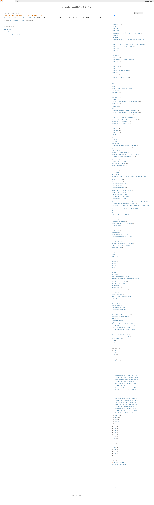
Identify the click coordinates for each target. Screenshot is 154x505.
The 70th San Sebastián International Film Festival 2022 (124, 329)
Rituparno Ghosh (116, 318)
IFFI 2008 (114, 263)
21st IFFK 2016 (115, 90)
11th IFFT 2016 (115, 30)
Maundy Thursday (116, 287)
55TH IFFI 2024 (115, 150)
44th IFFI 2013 (115, 125)
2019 (113, 83)
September (117, 415)
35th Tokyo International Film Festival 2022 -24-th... (126, 398)
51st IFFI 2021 (115, 141)
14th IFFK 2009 (115, 50)
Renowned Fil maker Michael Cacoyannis (121, 314)
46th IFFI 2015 (115, 128)
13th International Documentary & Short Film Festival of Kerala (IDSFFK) (128, 44)
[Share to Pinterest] (32, 20)
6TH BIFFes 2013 (116, 174)
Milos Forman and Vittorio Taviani (119, 289)
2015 (115, 439)
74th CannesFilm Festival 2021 (119, 187)
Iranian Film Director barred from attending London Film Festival (126, 278)
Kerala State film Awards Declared (119, 282)
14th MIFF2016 (115, 52)
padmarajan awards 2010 (117, 305)
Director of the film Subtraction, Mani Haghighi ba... (126, 387)
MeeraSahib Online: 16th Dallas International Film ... (126, 369)
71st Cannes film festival (117, 180)
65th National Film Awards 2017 (119, 163)
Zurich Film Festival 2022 (117, 344)
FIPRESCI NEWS (116, 238)
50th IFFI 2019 (115, 138)
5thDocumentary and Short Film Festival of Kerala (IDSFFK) (125, 158)
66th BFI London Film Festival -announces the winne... (127, 379)
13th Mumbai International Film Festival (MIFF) (122, 46)
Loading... (114, 487)
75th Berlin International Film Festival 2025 (121, 191)
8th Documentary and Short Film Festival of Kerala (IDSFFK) (125, 208)
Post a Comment (7, 29)
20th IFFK (114, 86)
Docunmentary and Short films (118, 221)
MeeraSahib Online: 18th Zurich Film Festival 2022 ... (126, 410)
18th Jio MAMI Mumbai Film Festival (120, 70)
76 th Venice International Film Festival (120, 194)
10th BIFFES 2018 (116, 23)
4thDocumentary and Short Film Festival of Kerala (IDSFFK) (125, 136)
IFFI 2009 (114, 265)
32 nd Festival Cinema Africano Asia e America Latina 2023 (125, 119)
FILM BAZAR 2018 (116, 227)
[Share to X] (29, 20)
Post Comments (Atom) (15, 34)
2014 (115, 441)
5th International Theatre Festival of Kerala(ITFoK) (123, 156)
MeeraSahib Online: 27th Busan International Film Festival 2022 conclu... (20, 17)
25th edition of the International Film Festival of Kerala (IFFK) (125, 101)
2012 (113, 79)
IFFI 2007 (114, 261)
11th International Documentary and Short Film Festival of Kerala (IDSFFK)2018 (129, 32)
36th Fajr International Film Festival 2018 (121, 123)
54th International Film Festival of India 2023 (122, 147)
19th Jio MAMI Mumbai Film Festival (120, 76)
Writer (113, 340)
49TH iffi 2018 (115, 134)
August (116, 417)
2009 (115, 451)
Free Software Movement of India (119, 249)
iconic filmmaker (115, 256)
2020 (115, 428)
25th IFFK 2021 (115, 103)
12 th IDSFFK (115, 37)
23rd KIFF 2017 (115, 96)
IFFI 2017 (114, 271)
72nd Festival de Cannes (117, 181)
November (117, 363)
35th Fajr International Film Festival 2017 (121, 121)
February (117, 421)
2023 (113, 85)
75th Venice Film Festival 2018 (119, 192)
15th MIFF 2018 (115, 57)
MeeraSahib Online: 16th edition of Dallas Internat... (126, 394)
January (117, 423)
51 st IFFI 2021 (115, 139)
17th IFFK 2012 (115, 66)
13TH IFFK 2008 (115, 43)
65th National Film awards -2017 (119, 161)
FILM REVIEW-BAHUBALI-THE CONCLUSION (122, 236)
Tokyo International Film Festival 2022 (120, 334)
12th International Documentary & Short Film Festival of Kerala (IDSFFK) (128, 39)
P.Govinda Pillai (115, 303)
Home (55, 31)
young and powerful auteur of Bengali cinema (122, 342)
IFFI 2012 (114, 260)
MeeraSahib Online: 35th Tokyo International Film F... (126, 396)
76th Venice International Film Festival (120, 196)
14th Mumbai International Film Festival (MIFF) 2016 (124, 54)
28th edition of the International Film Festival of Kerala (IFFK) (125, 112)
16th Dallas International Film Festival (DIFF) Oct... (126, 408)
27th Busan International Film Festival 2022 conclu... (126, 383)
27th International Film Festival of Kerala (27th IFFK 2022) (125, 110)
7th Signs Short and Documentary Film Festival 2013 (123, 203)
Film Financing (115, 232)
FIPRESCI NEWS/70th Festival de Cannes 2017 (122, 243)
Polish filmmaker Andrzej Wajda (119, 309)
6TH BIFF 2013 (115, 170)
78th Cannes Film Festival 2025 (119, 198)
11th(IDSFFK (115, 35)
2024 (115, 355)
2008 (115, 453)
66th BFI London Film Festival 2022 (120, 165)
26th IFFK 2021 (115, 105)
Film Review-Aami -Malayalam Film (120, 234)
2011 (115, 447)
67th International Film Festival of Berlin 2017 (122, 167)
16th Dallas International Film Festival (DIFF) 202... (126, 371)
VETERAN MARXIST (117, 338)
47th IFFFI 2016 (115, 130)
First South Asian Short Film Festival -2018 (121, 245)
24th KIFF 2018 (115, 99)
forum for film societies (117, 247)
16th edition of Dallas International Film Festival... (126, 392)
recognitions (115, 313)
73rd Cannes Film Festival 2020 (119, 183)
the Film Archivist (116, 331)
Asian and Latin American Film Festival (120, 214)
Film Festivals (115, 230)
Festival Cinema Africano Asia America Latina (122, 223)
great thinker (115, 252)
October (117, 365)
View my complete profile (119, 464)
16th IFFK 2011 (115, 61)
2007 (115, 455)
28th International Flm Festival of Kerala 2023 (122, 114)
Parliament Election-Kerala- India (119, 307)
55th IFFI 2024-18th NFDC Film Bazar (120, 152)
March (116, 419)
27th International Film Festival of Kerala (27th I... (125, 402)
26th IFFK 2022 (115, 107)
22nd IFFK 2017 (115, 92)
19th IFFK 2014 (115, 74)
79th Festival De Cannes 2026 (118, 200)
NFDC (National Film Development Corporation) (122, 296)
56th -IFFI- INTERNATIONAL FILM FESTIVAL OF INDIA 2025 (126, 154)
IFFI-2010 (114, 272)
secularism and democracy (117, 320)
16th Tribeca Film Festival (117, 63)
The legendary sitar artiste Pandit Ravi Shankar (122, 333)
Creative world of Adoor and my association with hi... (126, 404)
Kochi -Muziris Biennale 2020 (118, 283)
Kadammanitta (115, 280)
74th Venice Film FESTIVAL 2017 (119, 189)
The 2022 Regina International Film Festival (121, 327)
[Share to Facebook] (31, 20)
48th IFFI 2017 (115, 132)
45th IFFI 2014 (115, 127)
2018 (113, 81)
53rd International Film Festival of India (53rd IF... (125, 367)
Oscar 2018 (114, 298)
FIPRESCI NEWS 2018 (117, 241)
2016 (115, 436)
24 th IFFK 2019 (115, 97)
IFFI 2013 (114, 269)
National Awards (115, 293)
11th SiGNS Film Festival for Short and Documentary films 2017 (126, 34)
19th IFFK (114, 72)
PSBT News (114, 311)
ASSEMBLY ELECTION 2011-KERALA (121, 216)
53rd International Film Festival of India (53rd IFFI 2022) (124, 145)
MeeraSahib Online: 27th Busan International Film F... (126, 381)
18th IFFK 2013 (115, 68)
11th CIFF (114, 26)
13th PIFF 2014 (115, 48)
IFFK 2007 (114, 274)
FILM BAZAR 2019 (116, 229)
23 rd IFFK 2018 (115, 94)
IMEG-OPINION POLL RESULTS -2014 (120, 276)
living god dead (115, 285)
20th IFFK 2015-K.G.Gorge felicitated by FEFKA (122, 88)
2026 (115, 350)
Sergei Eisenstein (116, 322)
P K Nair (114, 302)
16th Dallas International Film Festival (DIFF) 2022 (123, 59)
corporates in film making (117, 219)
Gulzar (113, 254)
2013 (115, 443)
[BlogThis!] (28, 20)
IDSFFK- (114, 258)
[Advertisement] (119, 475)
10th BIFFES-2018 (116, 24)
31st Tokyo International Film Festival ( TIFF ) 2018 (123, 118)
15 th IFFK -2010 (116, 55)
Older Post (103, 31)
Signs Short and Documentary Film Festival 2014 (122, 323)
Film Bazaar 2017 (116, 225)
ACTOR (114, 212)
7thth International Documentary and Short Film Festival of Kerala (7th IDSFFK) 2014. (131, 205)
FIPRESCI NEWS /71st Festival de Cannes (121, 240)
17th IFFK (114, 65)
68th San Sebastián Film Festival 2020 (120, 169)
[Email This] (26, 20)
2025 (115, 352)
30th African (115, 116)
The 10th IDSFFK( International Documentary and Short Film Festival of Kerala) (129, 325)
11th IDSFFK (115, 28)
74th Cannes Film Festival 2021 (119, 185)
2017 (115, 434)
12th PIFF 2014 (115, 41)
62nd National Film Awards (118, 159)
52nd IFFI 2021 (115, 143)
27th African (115, 108)
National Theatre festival (117, 294)
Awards (113, 218)
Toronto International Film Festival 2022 (121, 336)
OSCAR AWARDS (116, 300)
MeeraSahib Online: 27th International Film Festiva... (126, 400)
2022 (115, 359)
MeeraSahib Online (76, 6)
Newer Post (6, 31)
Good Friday (115, 250)
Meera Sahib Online (119, 462)
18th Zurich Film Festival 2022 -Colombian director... (126, 412)
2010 (115, 449)
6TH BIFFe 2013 (115, 172)
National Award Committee (118, 291)
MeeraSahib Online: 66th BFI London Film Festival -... (126, 377)
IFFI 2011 (114, 267)
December (117, 361)
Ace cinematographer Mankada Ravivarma (121, 210)
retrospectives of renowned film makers (120, 316)
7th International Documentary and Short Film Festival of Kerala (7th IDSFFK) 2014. (130, 201)
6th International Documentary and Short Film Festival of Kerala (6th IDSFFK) (129, 176)
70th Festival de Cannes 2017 (118, 178)
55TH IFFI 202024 (116, 149)
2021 (115, 426)
